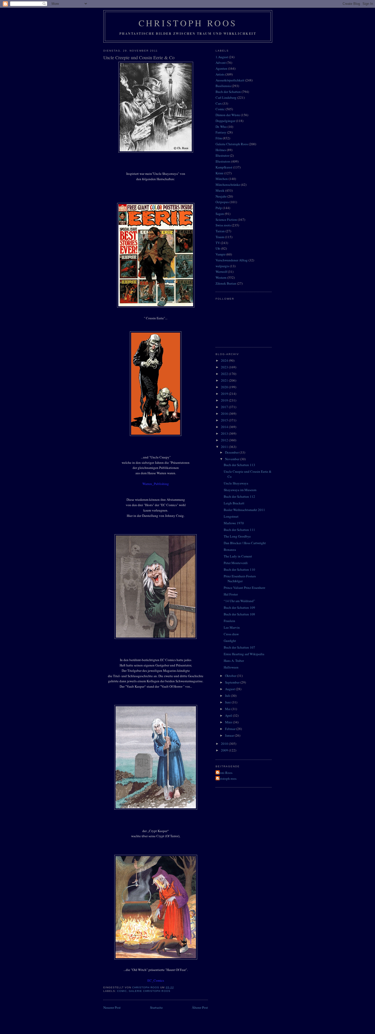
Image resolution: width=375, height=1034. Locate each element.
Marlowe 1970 (234, 523)
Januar (230, 735)
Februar (230, 728)
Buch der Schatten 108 (239, 614)
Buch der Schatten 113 (239, 465)
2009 (225, 750)
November (232, 459)
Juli (228, 695)
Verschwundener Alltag (232, 260)
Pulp (219, 207)
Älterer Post (200, 1007)
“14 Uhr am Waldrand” (239, 601)
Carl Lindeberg (226, 97)
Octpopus (222, 202)
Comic (122, 991)
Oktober (231, 675)
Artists (220, 74)
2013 (225, 433)
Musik (220, 190)
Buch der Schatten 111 (239, 529)
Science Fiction (226, 219)
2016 (225, 413)
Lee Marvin (232, 627)
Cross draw (231, 634)
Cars (219, 103)
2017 (225, 407)
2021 (225, 380)
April (229, 715)
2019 (225, 393)
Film (219, 138)
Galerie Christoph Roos (149, 991)
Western (221, 277)
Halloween (231, 667)
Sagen (220, 213)
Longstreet (231, 516)
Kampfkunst (224, 167)
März (229, 722)
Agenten (221, 68)
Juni (228, 702)
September (232, 682)
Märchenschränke (228, 184)
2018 (225, 400)
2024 (225, 360)
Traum (220, 237)
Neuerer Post (112, 1007)
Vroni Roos (224, 772)
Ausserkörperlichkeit (230, 80)
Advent (221, 62)
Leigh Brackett (234, 503)
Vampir (221, 254)
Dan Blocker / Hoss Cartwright (245, 543)
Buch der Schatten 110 (239, 569)
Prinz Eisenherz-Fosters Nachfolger (240, 578)
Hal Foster (231, 594)
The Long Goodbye (237, 536)
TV (218, 242)
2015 (225, 420)
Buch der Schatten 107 (239, 647)
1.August (222, 57)
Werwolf (221, 271)
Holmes (221, 150)
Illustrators (223, 161)
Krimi (219, 173)
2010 (225, 743)
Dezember (232, 452)
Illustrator (222, 155)
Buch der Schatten (228, 91)
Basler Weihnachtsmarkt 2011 (244, 509)
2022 (225, 373)
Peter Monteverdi (236, 563)
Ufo (218, 248)
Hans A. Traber (234, 660)
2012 (225, 440)
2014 (225, 426)
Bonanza (230, 549)
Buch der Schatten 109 (239, 607)
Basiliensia (223, 85)
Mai (228, 709)
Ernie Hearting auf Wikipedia (244, 654)
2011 (225, 446)
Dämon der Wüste (228, 115)
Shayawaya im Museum (240, 490)
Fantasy (221, 132)
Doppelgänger (225, 120)
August (230, 689)
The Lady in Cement (238, 556)
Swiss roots (223, 225)
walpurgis (222, 266)
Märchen (222, 178)
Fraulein (229, 620)
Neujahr (221, 196)
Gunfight (230, 640)
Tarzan (220, 231)
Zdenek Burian (226, 283)
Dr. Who (221, 126)
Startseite (156, 1007)
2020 (225, 387)
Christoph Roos (188, 23)
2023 (225, 367)
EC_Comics (155, 980)
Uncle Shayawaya (236, 483)
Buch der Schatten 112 (239, 496)
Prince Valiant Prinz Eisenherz (244, 587)
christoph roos (226, 778)
